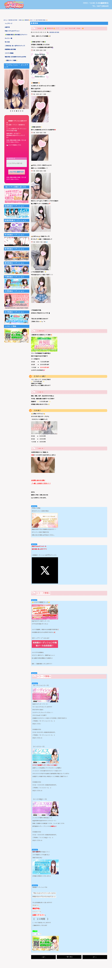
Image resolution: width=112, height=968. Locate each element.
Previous (6, 89)
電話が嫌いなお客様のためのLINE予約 (15, 57)
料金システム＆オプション (12, 31)
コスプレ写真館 (9, 53)
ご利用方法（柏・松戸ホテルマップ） (15, 46)
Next (26, 89)
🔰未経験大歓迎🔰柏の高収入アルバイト (16, 35)
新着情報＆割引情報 (10, 49)
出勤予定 (7, 27)
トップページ (8, 23)
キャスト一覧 (8, 38)
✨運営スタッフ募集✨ (11, 60)
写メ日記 (7, 42)
